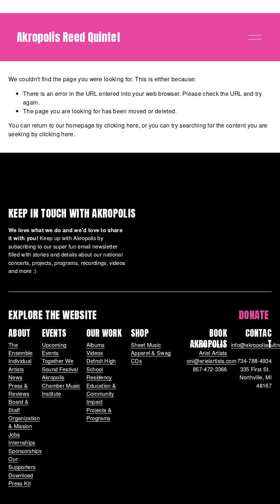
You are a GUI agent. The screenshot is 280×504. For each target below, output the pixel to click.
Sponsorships (25, 450)
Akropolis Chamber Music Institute (61, 385)
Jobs (14, 434)
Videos (94, 352)
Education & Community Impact (101, 394)
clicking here (121, 125)
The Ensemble (20, 348)
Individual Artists (19, 364)
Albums (95, 344)
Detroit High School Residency (101, 369)
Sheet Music (146, 344)
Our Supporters (21, 462)
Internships (21, 442)
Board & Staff (18, 405)
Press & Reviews (18, 389)
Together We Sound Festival (60, 364)
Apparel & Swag (151, 352)
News (15, 377)
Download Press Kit (20, 479)
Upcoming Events (54, 348)
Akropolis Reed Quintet (68, 37)
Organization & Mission (24, 422)
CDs (136, 360)
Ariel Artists (213, 352)
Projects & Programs (99, 414)
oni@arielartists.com (211, 360)
